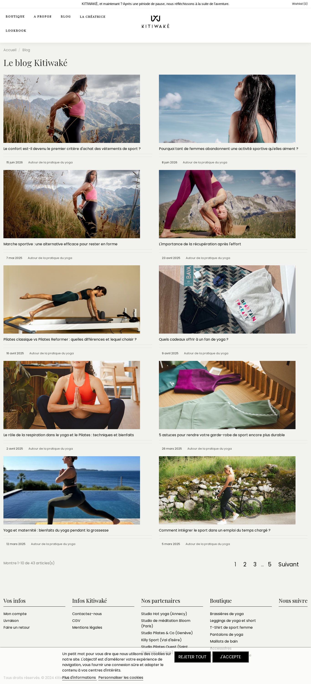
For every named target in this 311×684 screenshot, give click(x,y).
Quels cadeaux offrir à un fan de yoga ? (193, 339)
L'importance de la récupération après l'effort (200, 244)
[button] (45, 17)
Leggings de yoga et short (233, 620)
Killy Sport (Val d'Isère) (161, 640)
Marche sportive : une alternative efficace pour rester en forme (60, 244)
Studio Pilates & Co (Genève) (167, 633)
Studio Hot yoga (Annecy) (164, 613)
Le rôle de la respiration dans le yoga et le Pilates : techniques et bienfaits (68, 435)
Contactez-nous (87, 613)
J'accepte (230, 657)
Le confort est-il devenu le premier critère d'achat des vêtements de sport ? (72, 148)
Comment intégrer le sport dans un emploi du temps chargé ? (214, 530)
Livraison (11, 620)
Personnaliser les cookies (120, 677)
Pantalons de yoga (226, 634)
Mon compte (15, 613)
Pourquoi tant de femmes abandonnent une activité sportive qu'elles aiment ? (228, 148)
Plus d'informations (79, 677)
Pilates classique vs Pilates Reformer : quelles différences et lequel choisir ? (70, 339)
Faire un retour (16, 627)
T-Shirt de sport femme (231, 627)
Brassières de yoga (227, 613)
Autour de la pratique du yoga (50, 162)
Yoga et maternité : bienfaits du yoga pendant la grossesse (56, 530)
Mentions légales (87, 627)
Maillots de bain (224, 641)
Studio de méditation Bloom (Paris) (165, 623)
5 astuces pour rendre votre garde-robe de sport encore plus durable (222, 435)
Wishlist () (299, 4)
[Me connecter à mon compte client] (294, 23)
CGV (76, 620)
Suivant (289, 564)
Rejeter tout (192, 657)
